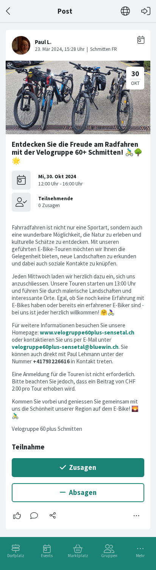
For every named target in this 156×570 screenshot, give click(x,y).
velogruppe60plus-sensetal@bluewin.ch (65, 346)
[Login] (146, 11)
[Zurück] (8, 11)
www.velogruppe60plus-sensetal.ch (87, 332)
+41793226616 (51, 361)
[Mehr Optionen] (136, 515)
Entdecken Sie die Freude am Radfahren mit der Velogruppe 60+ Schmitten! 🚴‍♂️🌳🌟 (77, 152)
